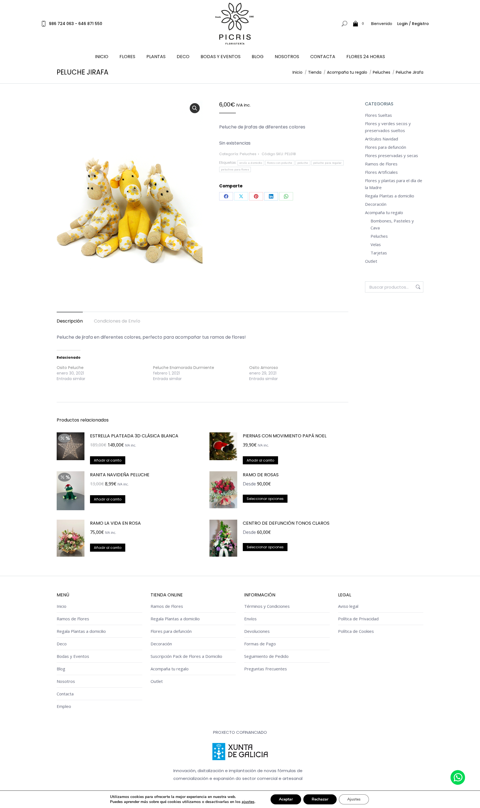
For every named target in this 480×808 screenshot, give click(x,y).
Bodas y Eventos (73, 656)
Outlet (371, 261)
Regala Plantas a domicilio (389, 196)
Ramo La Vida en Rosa (115, 523)
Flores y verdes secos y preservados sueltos (388, 127)
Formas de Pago (260, 643)
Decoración (375, 204)
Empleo (64, 706)
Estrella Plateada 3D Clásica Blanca (134, 436)
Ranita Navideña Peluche (119, 475)
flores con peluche (279, 162)
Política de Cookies (356, 631)
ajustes (248, 801)
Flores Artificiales (381, 172)
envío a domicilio (250, 162)
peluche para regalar (327, 162)
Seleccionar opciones (265, 498)
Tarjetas (379, 253)
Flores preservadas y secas (391, 155)
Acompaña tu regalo (384, 212)
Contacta (65, 694)
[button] (195, 108)
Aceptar (286, 799)
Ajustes (354, 799)
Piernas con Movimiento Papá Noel (284, 436)
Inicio (61, 606)
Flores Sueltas (378, 115)
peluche (303, 162)
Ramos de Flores (381, 164)
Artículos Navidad (381, 139)
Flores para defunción (385, 147)
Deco (62, 643)
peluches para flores (235, 169)
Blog (61, 668)
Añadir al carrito (107, 460)
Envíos (250, 618)
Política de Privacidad (358, 618)
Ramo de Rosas (261, 475)
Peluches (248, 154)
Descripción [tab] (70, 321)
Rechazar (320, 799)
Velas (376, 244)
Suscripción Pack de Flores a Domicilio (186, 656)
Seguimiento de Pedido (266, 656)
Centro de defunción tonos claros (286, 523)
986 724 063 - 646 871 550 (75, 23)
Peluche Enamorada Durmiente (183, 367)
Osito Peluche (70, 367)
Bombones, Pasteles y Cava (392, 224)
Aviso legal (348, 606)
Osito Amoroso (263, 367)
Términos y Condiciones (267, 606)
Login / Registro (413, 23)
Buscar (417, 287)
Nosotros (66, 681)
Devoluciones (257, 631)
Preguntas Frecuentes (265, 668)
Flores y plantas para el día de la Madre (393, 184)
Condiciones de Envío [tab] (117, 321)
